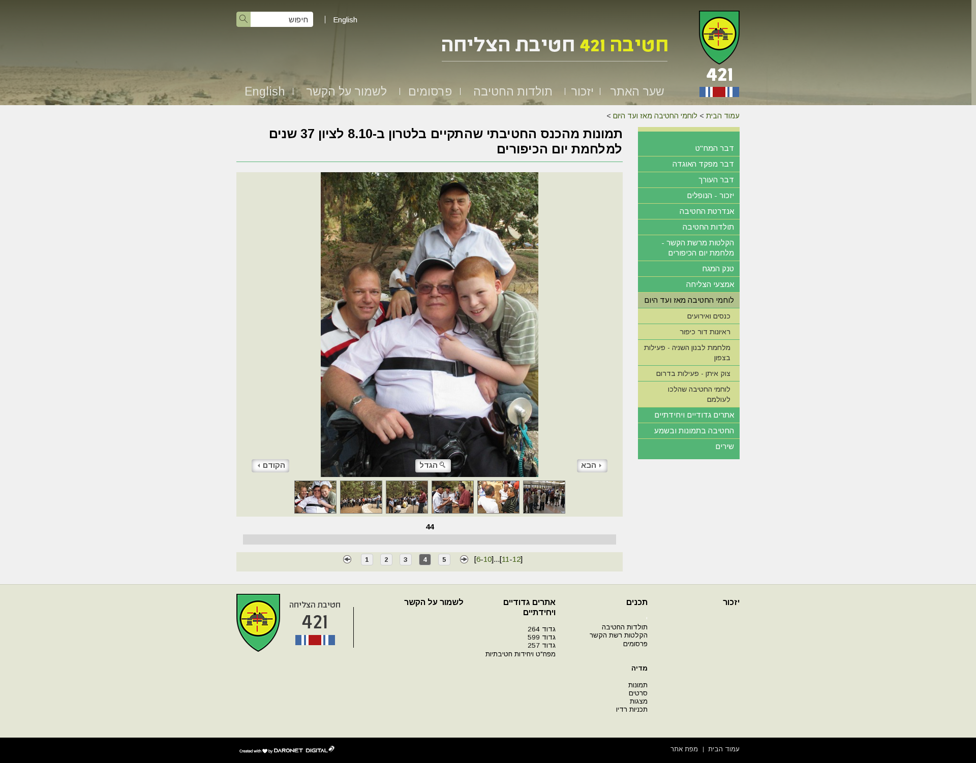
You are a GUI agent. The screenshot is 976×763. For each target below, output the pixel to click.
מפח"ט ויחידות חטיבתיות (520, 654)
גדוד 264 (542, 629)
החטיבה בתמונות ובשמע (694, 430)
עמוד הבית (723, 116)
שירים (724, 446)
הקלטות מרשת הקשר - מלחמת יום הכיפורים (697, 247)
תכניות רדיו (632, 709)
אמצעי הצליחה (710, 284)
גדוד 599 (542, 637)
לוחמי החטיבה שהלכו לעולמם (699, 394)
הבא (588, 465)
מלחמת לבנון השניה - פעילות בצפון (687, 352)
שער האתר (637, 91)
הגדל (428, 465)
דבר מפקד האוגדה (703, 164)
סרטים (638, 693)
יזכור (582, 91)
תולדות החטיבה (513, 91)
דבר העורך (716, 179)
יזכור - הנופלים (710, 195)
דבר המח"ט (714, 148)
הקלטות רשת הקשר (619, 635)
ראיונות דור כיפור (705, 332)
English (345, 19)
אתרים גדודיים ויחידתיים (694, 414)
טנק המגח (718, 268)
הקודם (274, 465)
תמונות (638, 685)
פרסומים (430, 91)
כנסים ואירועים (708, 316)
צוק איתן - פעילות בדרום (693, 373)
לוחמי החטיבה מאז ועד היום (655, 116)
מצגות (639, 701)
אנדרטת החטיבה (707, 211)
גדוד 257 (542, 645)
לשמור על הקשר (346, 91)
